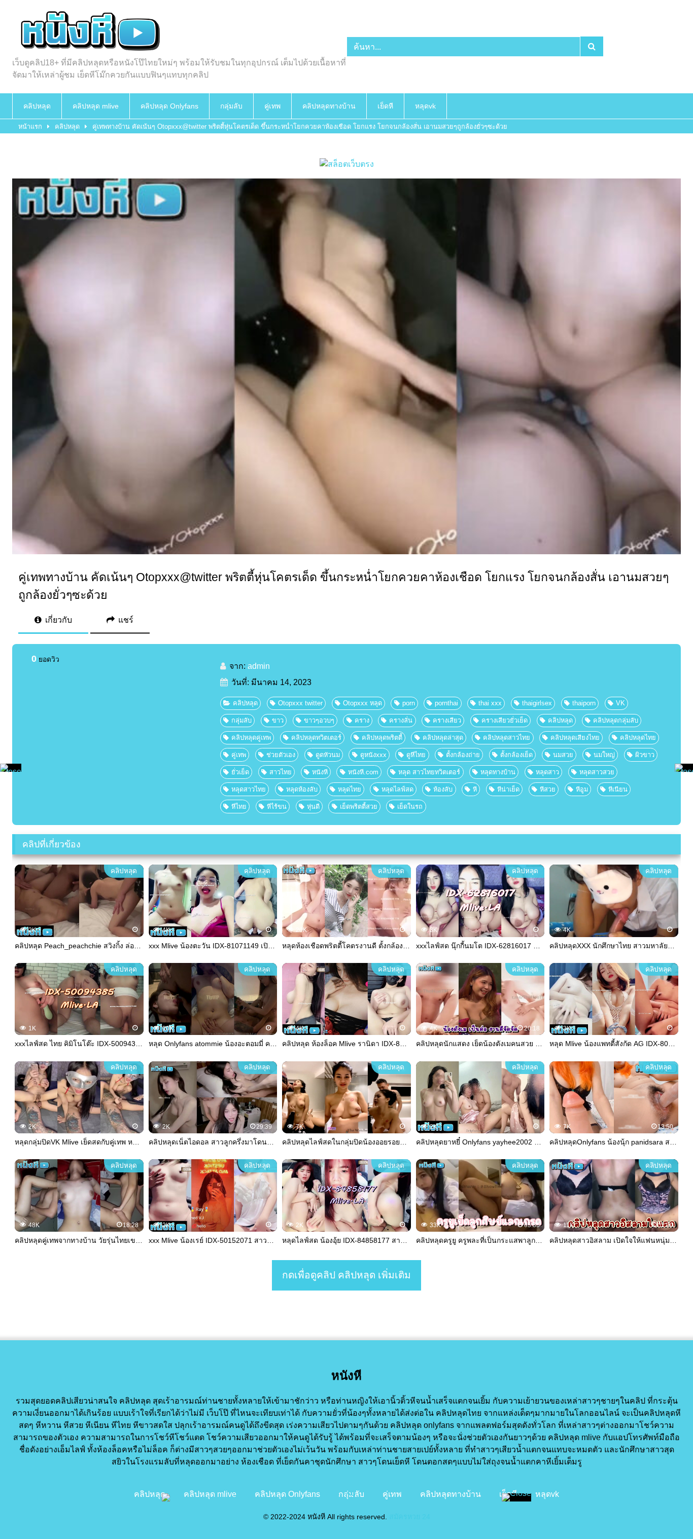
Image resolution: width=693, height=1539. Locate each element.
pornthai (446, 703)
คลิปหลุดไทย (638, 737)
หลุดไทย (349, 789)
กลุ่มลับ (231, 106)
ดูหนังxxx (373, 755)
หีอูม (582, 789)
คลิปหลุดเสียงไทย (575, 737)
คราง (362, 720)
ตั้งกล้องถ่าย (463, 755)
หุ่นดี (313, 806)
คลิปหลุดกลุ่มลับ (615, 720)
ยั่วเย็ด (240, 772)
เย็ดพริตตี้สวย (358, 806)
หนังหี (320, 772)
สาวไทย (280, 772)
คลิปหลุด (37, 106)
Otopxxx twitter (300, 703)
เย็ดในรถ (410, 806)
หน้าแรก (30, 126)
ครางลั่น (400, 720)
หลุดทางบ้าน (497, 772)
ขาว (278, 720)
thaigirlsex (537, 703)
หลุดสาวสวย (596, 772)
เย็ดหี (385, 106)
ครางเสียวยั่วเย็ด (504, 720)
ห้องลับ (443, 789)
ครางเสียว (447, 720)
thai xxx (490, 703)
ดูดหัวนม (328, 755)
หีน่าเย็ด (508, 789)
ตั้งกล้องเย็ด (516, 755)
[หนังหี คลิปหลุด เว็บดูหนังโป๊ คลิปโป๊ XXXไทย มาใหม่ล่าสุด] (88, 32)
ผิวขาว (644, 755)
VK (620, 703)
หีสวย (548, 789)
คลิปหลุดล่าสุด (443, 737)
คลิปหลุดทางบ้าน (329, 106)
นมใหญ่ (604, 755)
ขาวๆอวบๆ (319, 720)
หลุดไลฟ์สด (397, 789)
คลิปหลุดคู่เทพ (251, 737)
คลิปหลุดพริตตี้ (382, 737)
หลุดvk (425, 106)
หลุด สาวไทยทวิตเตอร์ (429, 772)
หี (475, 789)
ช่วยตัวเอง (280, 755)
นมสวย (563, 755)
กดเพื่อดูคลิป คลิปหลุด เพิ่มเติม (346, 1275)
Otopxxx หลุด (362, 703)
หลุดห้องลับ (302, 789)
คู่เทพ (272, 106)
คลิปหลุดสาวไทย (506, 737)
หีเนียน (618, 789)
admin (259, 666)
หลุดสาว (547, 772)
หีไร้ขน (277, 806)
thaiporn (584, 703)
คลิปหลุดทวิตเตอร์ (316, 737)
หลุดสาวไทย (248, 789)
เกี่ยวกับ (57, 620)
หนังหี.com (363, 772)
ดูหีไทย (416, 755)
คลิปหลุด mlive (96, 106)
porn (408, 703)
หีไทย (239, 806)
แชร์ (124, 620)
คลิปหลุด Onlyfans (169, 106)
